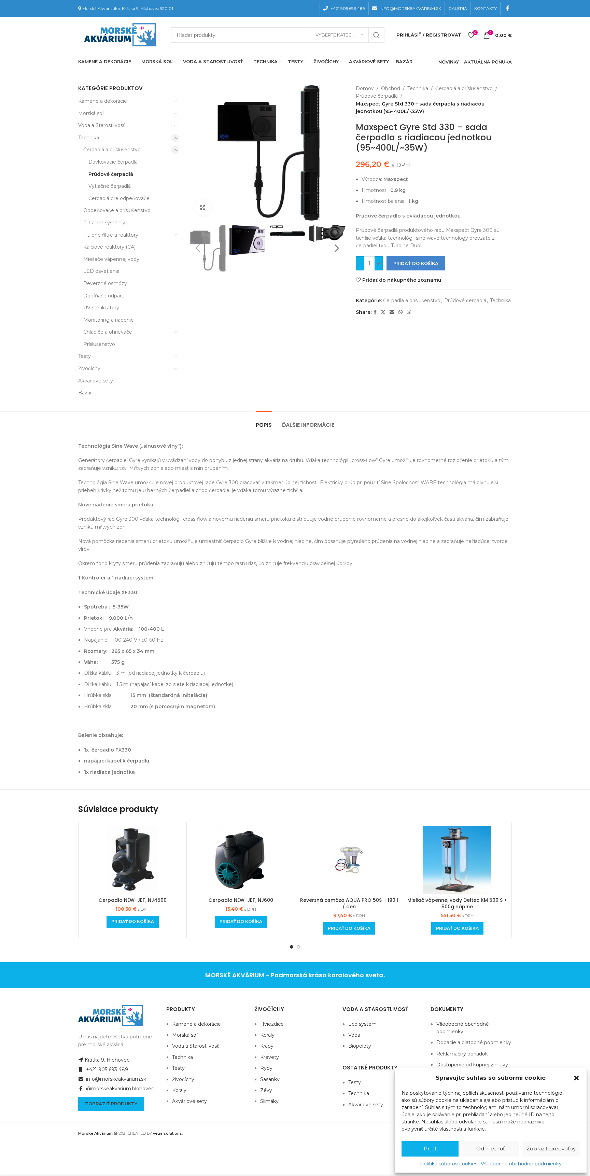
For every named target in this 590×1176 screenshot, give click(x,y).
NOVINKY (448, 62)
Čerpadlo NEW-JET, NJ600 (241, 900)
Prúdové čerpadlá (110, 174)
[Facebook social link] (508, 8)
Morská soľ (91, 113)
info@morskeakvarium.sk (115, 1079)
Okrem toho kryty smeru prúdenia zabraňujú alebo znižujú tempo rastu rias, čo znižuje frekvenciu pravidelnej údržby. (215, 563)
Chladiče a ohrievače (107, 332)
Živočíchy (89, 368)
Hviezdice (272, 1024)
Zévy (266, 1090)
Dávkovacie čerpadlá (113, 162)
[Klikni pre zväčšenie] (202, 207)
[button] (576, 1078)
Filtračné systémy (104, 223)
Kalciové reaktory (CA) (109, 247)
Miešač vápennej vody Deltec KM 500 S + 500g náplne (457, 903)
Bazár (85, 393)
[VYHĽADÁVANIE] (376, 35)
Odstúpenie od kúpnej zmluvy (472, 1065)
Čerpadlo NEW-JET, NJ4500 (133, 900)
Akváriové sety (95, 381)
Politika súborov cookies (448, 1164)
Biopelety (359, 1046)
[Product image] (132, 860)
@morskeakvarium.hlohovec (119, 1089)
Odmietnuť (490, 1148)
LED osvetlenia (101, 271)
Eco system (362, 1024)
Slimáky (269, 1101)
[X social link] (383, 312)
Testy (84, 356)
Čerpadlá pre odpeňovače (119, 198)
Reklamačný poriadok (462, 1054)
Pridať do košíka (415, 263)
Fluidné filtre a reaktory (110, 235)
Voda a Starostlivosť (101, 125)
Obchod (390, 88)
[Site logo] (118, 34)
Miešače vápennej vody (111, 259)
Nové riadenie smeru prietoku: (116, 505)
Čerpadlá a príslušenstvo (112, 149)
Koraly (179, 1090)
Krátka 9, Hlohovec (107, 1060)
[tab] (264, 421)
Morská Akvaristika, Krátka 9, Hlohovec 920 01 (127, 8)
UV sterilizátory (101, 308)
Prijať (430, 1148)
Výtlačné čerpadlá (109, 186)
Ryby (266, 1068)
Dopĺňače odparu (104, 296)
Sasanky (270, 1079)
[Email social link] (392, 312)
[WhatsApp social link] (400, 312)
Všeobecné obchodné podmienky (521, 1164)
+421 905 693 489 (106, 1069)
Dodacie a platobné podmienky (473, 1042)
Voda (354, 1035)
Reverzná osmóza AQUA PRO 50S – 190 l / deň (349, 903)
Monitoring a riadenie (108, 320)
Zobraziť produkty (111, 1103)
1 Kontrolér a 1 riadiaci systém (115, 578)
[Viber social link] (409, 312)
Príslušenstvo (99, 344)
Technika (88, 138)
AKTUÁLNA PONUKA (488, 62)
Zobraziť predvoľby (551, 1148)
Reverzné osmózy (105, 283)
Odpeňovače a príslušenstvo (117, 210)
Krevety (269, 1057)
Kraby (266, 1046)
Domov (365, 88)
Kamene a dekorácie (102, 101)
